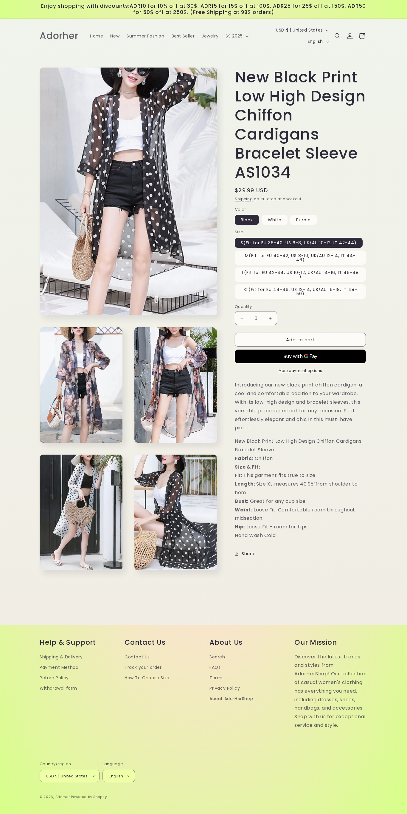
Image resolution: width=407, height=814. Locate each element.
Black (247, 220)
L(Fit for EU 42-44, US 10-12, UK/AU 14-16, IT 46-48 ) (300, 275)
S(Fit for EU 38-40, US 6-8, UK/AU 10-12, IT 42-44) (299, 243)
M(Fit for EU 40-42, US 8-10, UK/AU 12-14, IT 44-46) (300, 258)
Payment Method (59, 667)
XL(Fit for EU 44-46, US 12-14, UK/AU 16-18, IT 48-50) (300, 292)
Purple (303, 220)
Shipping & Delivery (61, 657)
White (275, 220)
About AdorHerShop (231, 699)
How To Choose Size (147, 678)
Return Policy (54, 678)
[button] (236, 36)
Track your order (143, 667)
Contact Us (137, 657)
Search (217, 657)
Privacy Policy (224, 688)
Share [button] (248, 554)
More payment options (300, 370)
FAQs (214, 667)
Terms (216, 678)
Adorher (62, 796)
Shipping (244, 198)
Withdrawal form (58, 688)
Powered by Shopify (89, 796)
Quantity (243, 306)
